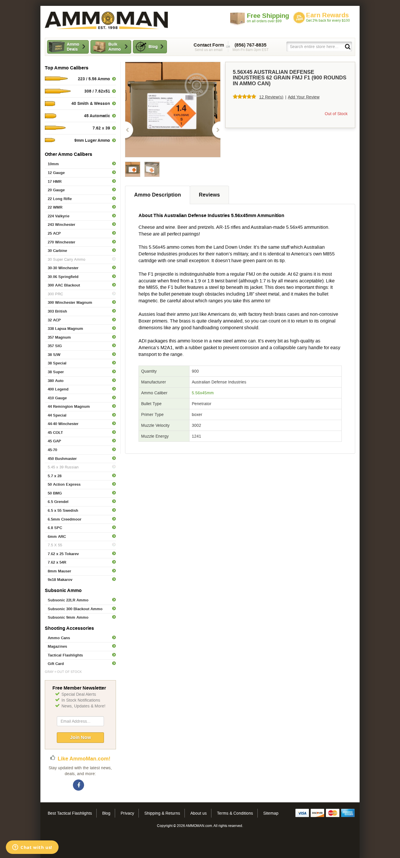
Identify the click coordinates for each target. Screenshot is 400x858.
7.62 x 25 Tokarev (63, 554)
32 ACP (54, 320)
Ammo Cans (59, 638)
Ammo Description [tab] (157, 195)
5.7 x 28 (54, 476)
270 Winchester (61, 242)
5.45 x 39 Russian (63, 467)
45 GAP (54, 441)
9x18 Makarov (60, 579)
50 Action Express (64, 484)
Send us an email (209, 47)
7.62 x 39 (101, 128)
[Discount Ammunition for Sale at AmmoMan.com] (106, 20)
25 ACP (54, 233)
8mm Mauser (59, 571)
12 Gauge (56, 172)
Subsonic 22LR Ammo (68, 600)
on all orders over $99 (268, 17)
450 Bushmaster (62, 458)
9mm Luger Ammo (92, 140)
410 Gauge (57, 398)
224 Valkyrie (58, 216)
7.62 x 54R (57, 562)
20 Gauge (56, 190)
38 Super (56, 372)
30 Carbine (57, 250)
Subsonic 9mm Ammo (68, 617)
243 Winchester (61, 224)
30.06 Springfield (63, 276)
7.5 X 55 (55, 545)
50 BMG (55, 493)
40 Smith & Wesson (90, 103)
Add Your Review (303, 97)
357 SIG (55, 346)
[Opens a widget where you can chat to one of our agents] (32, 847)
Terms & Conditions (235, 813)
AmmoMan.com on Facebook (79, 785)
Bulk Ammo (114, 47)
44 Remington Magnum (69, 406)
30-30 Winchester (63, 268)
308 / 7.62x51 (97, 91)
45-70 (52, 450)
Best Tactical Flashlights (70, 813)
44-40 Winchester (63, 424)
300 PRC (55, 294)
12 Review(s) (271, 97)
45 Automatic (97, 115)
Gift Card (56, 663)
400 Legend (58, 389)
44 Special (57, 415)
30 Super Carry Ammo (66, 259)
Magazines (57, 646)
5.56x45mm (203, 392)
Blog (153, 46)
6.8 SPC (55, 528)
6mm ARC (57, 536)
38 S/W (54, 354)
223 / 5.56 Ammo (94, 78)
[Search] (347, 46)
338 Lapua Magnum (65, 328)
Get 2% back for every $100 (328, 17)
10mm (53, 164)
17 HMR (54, 181)
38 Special (57, 363)
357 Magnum (59, 337)
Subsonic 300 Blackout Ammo (75, 609)
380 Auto (56, 380)
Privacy (127, 813)
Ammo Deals (73, 47)
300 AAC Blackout (64, 285)
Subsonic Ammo (63, 590)
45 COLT (55, 432)
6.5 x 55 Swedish (63, 510)
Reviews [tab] (209, 195)
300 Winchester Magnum (70, 302)
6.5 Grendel (58, 501)
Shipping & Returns (162, 813)
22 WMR (55, 207)
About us (198, 813)
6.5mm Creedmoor (64, 519)
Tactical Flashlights (65, 655)
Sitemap (270, 813)
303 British (57, 311)
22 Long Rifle (60, 199)
